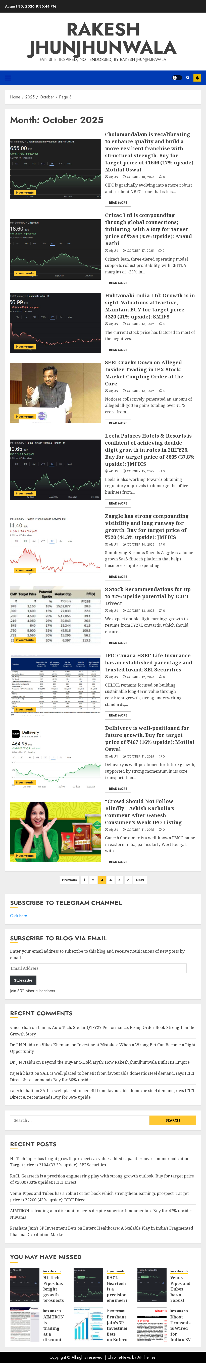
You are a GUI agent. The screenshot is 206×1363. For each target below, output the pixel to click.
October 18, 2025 (140, 177)
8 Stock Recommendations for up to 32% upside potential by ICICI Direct (148, 596)
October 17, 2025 (140, 251)
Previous (69, 879)
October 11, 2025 (140, 757)
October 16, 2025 (140, 324)
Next (140, 879)
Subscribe (197, 78)
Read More (118, 202)
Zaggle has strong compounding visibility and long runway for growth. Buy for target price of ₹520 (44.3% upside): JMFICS (147, 527)
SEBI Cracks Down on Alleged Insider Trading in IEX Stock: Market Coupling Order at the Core (144, 373)
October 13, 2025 (140, 611)
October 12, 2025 (140, 677)
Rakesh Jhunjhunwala (103, 38)
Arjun (113, 177)
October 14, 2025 (140, 545)
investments (25, 192)
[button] (8, 78)
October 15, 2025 (140, 472)
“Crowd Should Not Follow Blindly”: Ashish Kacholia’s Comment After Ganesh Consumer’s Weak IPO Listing (143, 812)
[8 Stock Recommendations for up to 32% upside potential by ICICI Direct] (55, 616)
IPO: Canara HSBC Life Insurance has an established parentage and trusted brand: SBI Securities (148, 662)
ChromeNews (119, 1357)
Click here (18, 916)
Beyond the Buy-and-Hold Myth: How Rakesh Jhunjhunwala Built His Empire (116, 1062)
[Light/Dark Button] (177, 77)
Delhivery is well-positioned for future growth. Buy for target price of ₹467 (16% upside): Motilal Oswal (149, 738)
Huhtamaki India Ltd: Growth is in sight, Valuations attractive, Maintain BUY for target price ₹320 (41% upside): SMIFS (150, 306)
